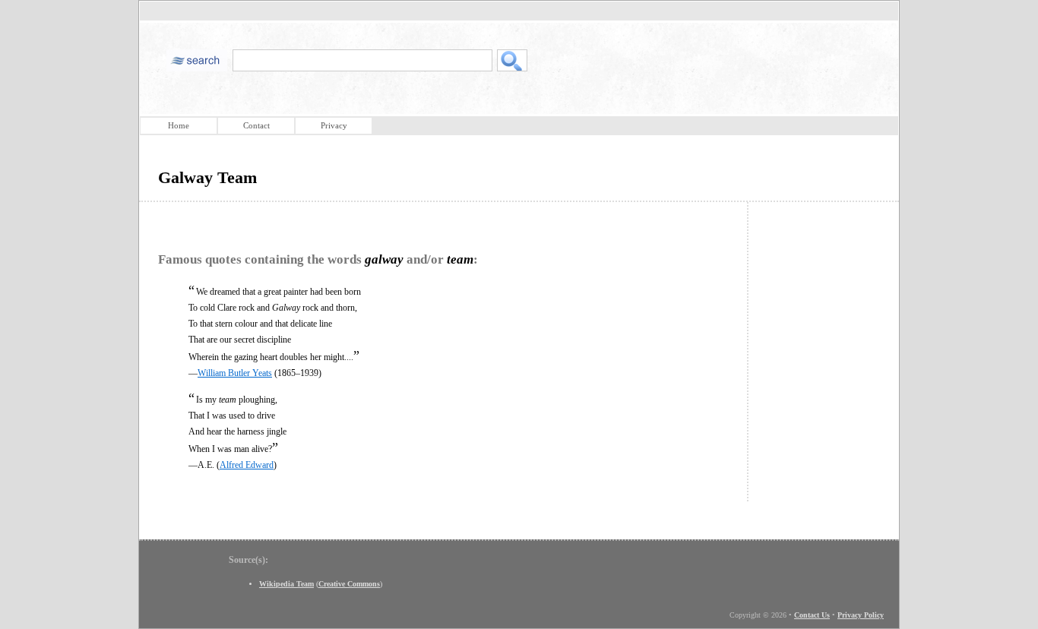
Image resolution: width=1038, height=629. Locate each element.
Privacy (334, 125)
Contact (256, 125)
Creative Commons (349, 584)
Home (178, 125)
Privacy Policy (860, 615)
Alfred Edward (247, 465)
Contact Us (812, 615)
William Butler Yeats (235, 373)
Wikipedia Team (286, 584)
